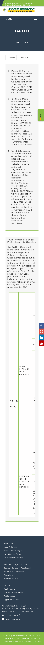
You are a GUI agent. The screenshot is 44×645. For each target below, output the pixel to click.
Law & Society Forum (13, 554)
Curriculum (23, 58)
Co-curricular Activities (13, 558)
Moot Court (8, 543)
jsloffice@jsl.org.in (13, 619)
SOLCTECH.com (34, 641)
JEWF (6, 638)
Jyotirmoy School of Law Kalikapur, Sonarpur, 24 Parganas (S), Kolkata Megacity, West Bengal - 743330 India (20, 608)
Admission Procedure (13, 592)
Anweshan (8, 575)
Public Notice (9, 596)
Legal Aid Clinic (10, 547)
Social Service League (13, 550)
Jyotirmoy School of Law (20, 635)
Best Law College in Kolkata (15, 564)
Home (17, 43)
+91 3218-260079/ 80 (14, 615)
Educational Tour (11, 579)
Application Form (11, 599)
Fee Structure (9, 589)
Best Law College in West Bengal (17, 568)
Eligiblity (11, 58)
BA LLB (7, 585)
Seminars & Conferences (14, 571)
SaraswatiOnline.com (31, 638)
